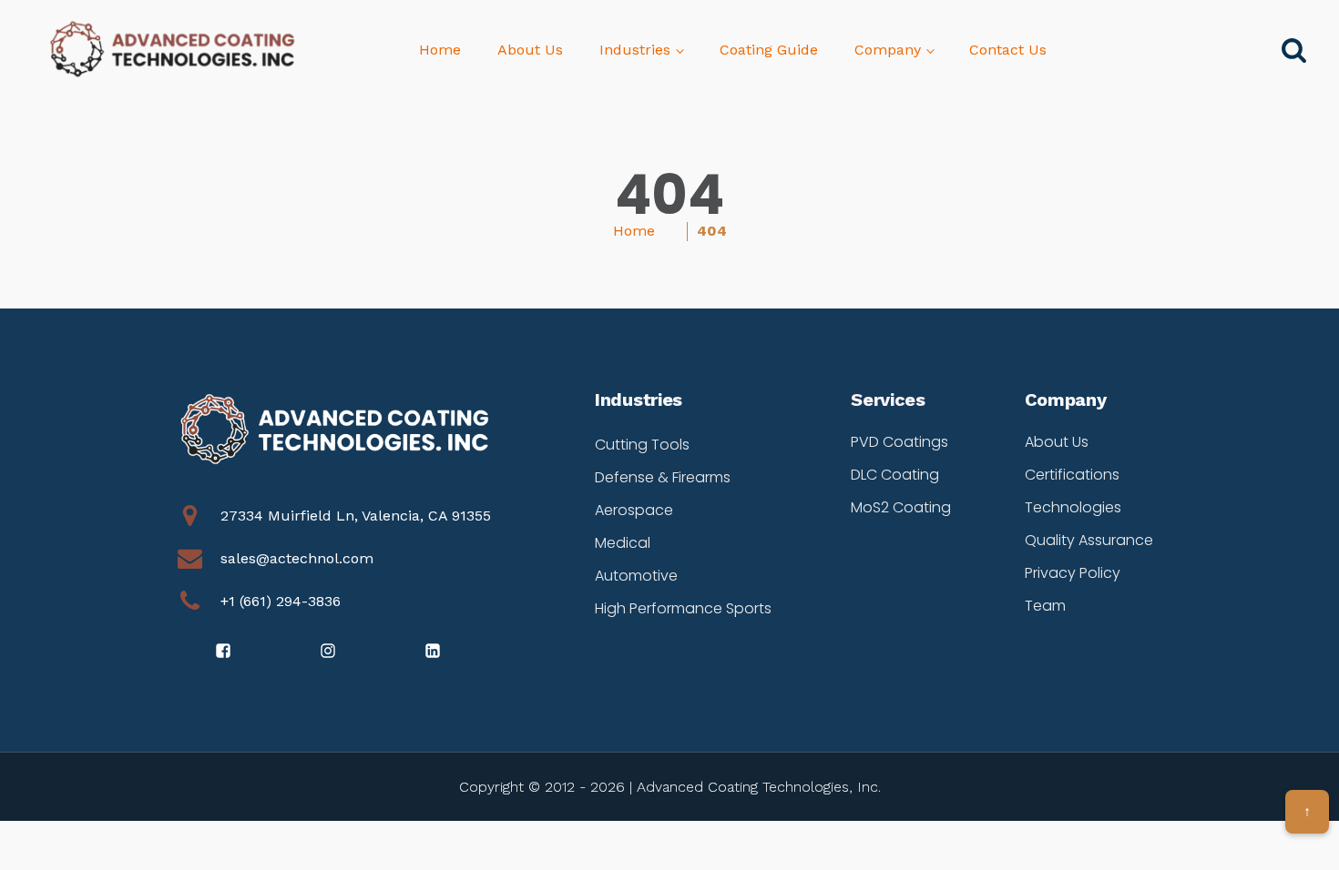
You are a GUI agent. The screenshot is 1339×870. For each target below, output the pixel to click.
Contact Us (1008, 49)
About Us (530, 49)
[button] (224, 651)
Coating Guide (769, 49)
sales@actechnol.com (296, 558)
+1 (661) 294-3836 (280, 601)
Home (440, 49)
